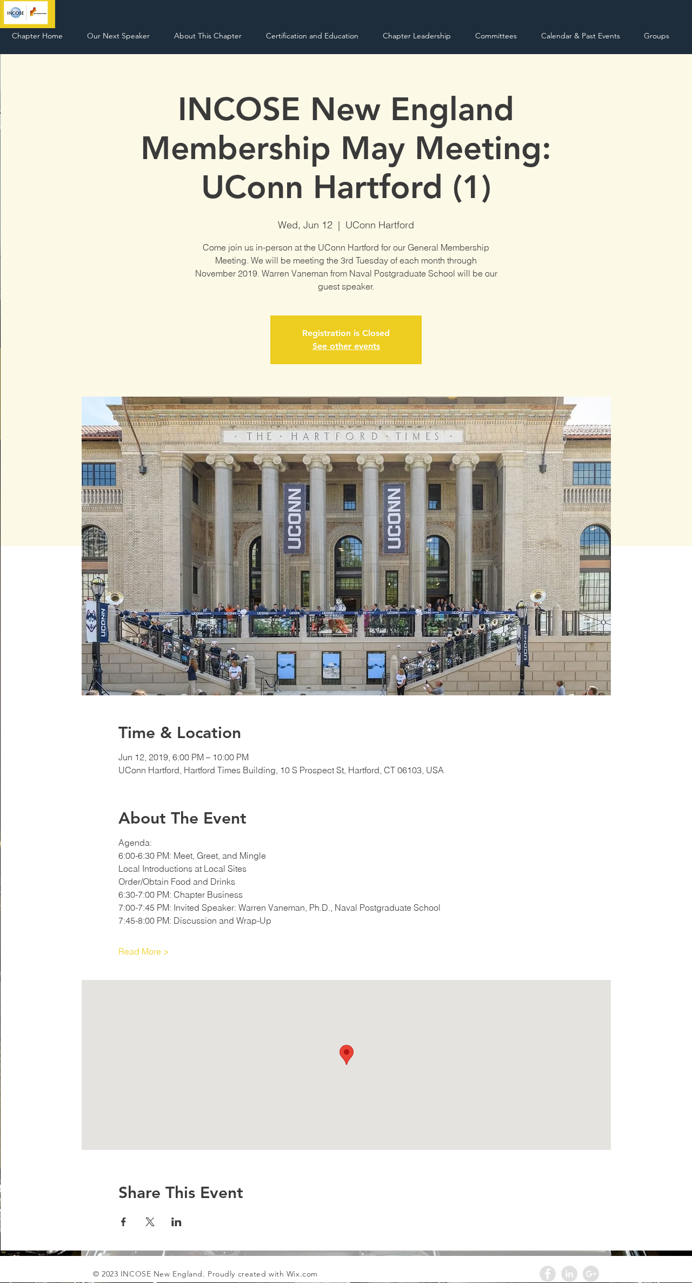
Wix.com (302, 1274)
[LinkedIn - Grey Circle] (569, 1274)
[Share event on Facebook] (123, 1222)
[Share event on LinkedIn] (176, 1222)
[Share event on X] (150, 1222)
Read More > (143, 951)
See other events (346, 346)
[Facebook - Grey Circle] (548, 1274)
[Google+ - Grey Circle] (591, 1274)
